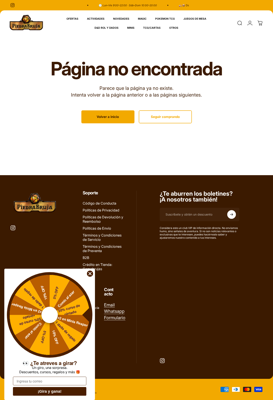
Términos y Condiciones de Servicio (102, 237)
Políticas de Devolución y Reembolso (103, 219)
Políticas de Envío (97, 228)
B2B (86, 258)
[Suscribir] (231, 214)
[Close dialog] (90, 273)
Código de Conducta (99, 203)
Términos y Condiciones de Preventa (102, 248)
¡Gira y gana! (50, 391)
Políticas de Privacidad (101, 210)
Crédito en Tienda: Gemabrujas (97, 266)
